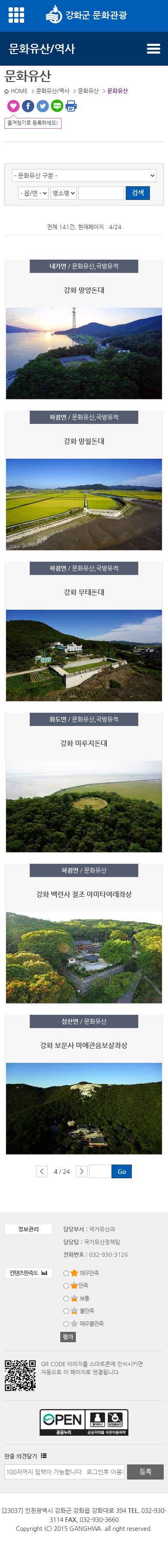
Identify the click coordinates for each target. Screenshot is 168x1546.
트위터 (42, 106)
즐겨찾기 (13, 106)
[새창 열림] (43, 1456)
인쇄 (71, 106)
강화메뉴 (16, 15)
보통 (84, 1298)
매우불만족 (91, 1323)
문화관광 (108, 15)
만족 (83, 1285)
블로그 (57, 106)
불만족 (87, 1310)
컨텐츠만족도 (24, 1273)
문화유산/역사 (42, 48)
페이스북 (28, 106)
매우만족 (89, 1273)
